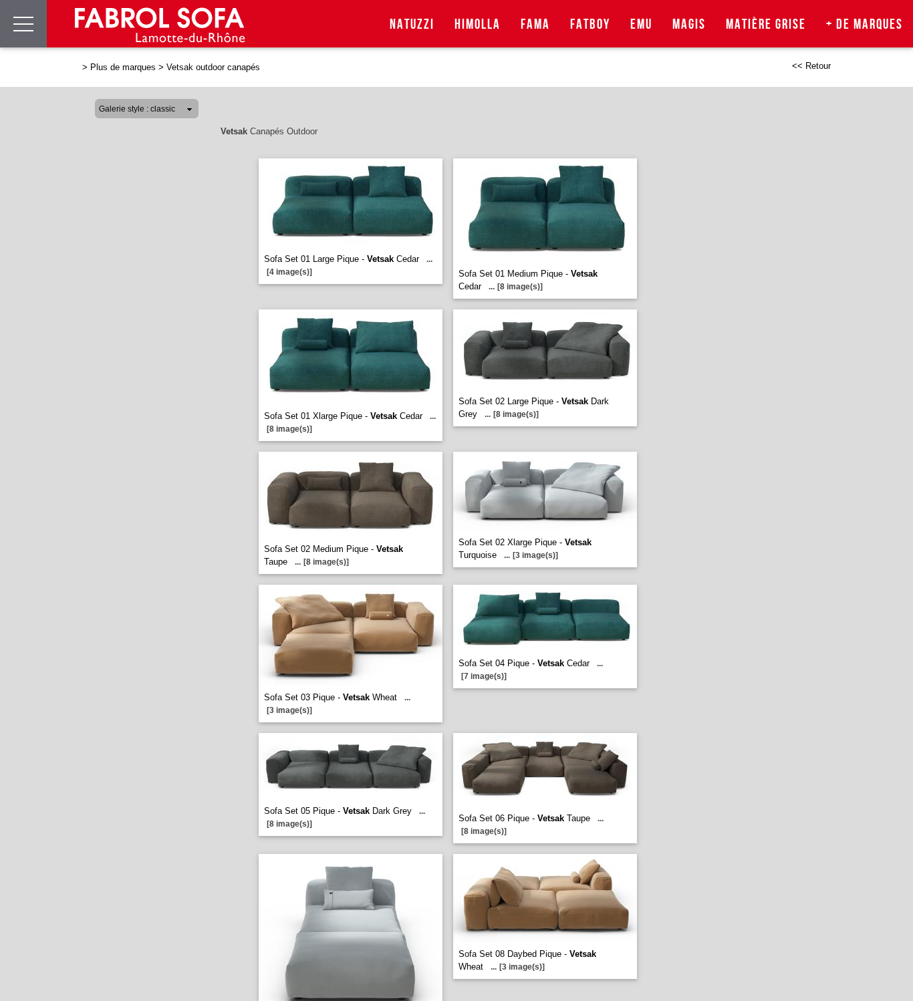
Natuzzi (412, 24)
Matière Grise (766, 24)
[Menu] (23, 23)
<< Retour (811, 66)
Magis (689, 24)
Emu (641, 24)
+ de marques (864, 24)
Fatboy (590, 24)
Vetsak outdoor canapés (213, 67)
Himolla (477, 24)
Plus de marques (123, 67)
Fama (535, 24)
